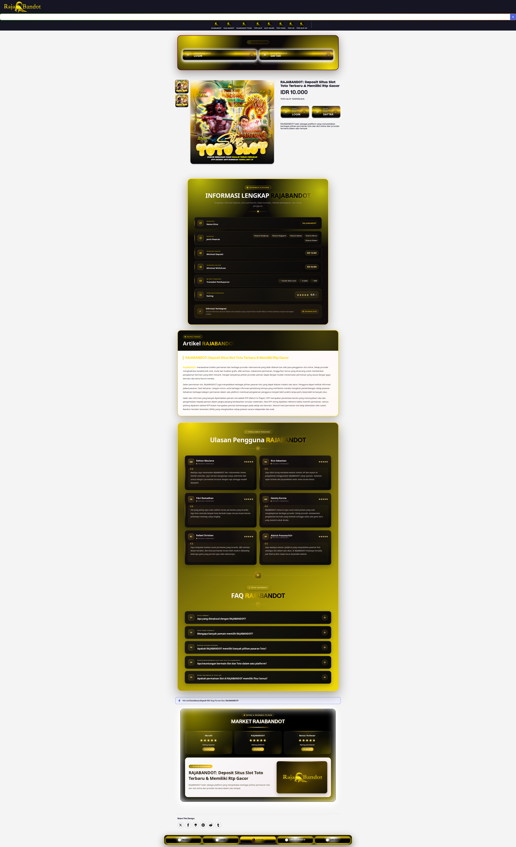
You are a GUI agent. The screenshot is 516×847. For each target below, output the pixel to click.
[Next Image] (272, 122)
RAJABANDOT (189, 367)
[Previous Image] (192, 122)
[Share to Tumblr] (218, 825)
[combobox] (255, 17)
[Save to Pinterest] (203, 825)
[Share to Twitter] (180, 825)
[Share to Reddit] (210, 825)
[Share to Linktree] (195, 825)
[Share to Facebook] (188, 825)
